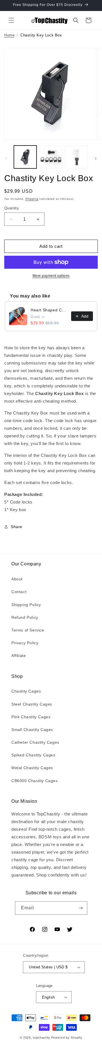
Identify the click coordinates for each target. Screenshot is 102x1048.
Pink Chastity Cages (30, 717)
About (17, 579)
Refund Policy (24, 617)
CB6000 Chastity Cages (34, 780)
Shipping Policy (26, 604)
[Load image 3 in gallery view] (76, 157)
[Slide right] (96, 158)
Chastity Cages (26, 691)
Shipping (32, 198)
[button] (11, 20)
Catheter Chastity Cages (35, 742)
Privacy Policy (24, 643)
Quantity (11, 208)
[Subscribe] (81, 908)
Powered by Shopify (66, 1037)
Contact (18, 591)
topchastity (41, 1037)
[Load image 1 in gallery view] (25, 157)
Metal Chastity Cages (32, 767)
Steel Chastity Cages (31, 704)
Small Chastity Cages (32, 729)
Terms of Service (27, 630)
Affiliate (18, 655)
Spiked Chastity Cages (33, 755)
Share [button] (16, 526)
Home (9, 35)
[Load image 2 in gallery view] (50, 157)
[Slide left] (6, 158)
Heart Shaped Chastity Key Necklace (49, 310)
